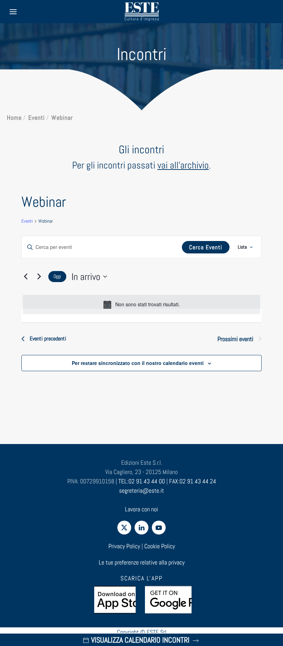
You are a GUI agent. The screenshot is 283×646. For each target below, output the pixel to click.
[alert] (141, 304)
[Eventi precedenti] (25, 276)
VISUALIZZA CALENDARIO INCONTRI (140, 640)
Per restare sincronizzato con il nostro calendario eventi (138, 362)
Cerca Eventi (205, 247)
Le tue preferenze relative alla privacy (142, 562)
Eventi (27, 221)
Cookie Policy (159, 546)
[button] (13, 12)
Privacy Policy (124, 546)
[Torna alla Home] (141, 12)
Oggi (57, 276)
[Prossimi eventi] (39, 276)
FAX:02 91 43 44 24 (192, 481)
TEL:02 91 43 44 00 (141, 481)
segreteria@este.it (141, 490)
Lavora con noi (141, 509)
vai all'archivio (183, 165)
